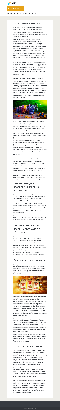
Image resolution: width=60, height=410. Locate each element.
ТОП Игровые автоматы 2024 (15, 8)
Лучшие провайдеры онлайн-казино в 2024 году (21, 13)
